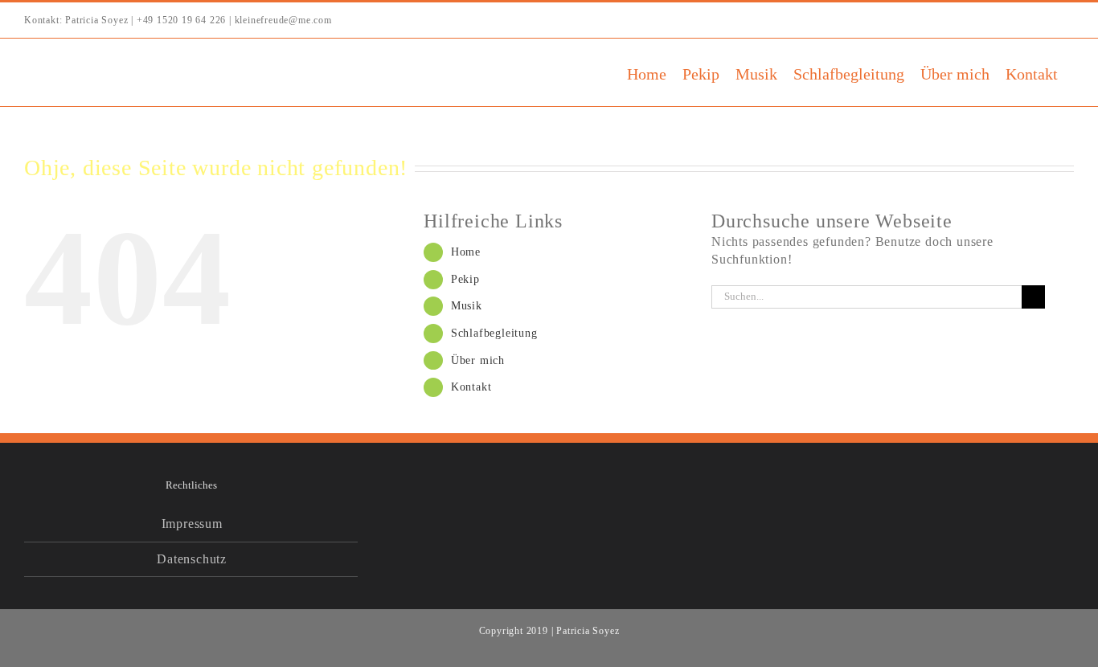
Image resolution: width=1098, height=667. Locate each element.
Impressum (192, 523)
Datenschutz (192, 559)
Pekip (465, 279)
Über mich (478, 360)
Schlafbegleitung (494, 333)
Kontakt (471, 387)
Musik (466, 306)
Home (466, 252)
